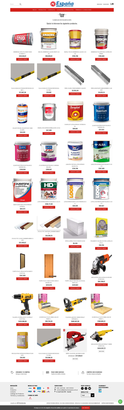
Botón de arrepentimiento (108, 403)
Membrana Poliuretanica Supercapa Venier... (101, 53)
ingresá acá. (97, 403)
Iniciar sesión (106, 4)
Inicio (34, 10)
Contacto (51, 10)
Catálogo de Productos (65, 10)
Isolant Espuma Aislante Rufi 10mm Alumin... (22, 129)
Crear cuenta (99, 4)
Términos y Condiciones (83, 10)
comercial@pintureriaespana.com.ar (67, 390)
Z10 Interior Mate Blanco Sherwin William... (49, 166)
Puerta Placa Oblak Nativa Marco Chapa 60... (22, 272)
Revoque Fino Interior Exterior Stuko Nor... (22, 354)
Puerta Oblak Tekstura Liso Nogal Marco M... (75, 281)
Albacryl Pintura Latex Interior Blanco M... (75, 165)
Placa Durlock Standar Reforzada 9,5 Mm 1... (22, 89)
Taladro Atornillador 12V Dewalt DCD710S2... (22, 318)
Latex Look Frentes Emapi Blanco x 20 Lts (101, 202)
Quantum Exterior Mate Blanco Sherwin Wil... (22, 166)
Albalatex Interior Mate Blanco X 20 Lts (101, 165)
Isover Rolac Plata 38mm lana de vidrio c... (48, 318)
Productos (42, 10)
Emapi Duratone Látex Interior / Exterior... (22, 205)
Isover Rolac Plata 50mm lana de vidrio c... (101, 318)
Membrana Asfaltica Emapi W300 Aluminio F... (22, 53)
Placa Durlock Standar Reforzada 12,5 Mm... (49, 89)
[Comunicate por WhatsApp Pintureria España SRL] (120, 402)
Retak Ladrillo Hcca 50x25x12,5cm (75, 241)
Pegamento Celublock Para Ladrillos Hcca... (101, 242)
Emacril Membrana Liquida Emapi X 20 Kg (48, 53)
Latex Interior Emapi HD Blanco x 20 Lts (49, 201)
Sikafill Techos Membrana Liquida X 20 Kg (75, 53)
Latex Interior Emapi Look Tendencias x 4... (75, 202)
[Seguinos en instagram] (82, 388)
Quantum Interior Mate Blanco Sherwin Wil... (101, 126)
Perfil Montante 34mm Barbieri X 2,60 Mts (101, 89)
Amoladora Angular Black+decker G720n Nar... (101, 278)
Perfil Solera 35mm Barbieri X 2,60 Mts (75, 88)
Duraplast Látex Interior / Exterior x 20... (75, 125)
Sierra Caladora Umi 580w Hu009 (75, 353)
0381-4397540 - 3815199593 (65, 388)
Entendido (85, 408)
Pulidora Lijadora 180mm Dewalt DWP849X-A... (75, 318)
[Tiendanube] (18, 403)
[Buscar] (20, 4)
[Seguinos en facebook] (86, 388)
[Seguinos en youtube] (89, 388)
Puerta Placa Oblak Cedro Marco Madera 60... (49, 281)
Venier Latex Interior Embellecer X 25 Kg (49, 128)
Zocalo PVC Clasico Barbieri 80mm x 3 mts (22, 239)
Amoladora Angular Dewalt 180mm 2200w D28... (101, 345)
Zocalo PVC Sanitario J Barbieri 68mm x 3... (49, 232)
